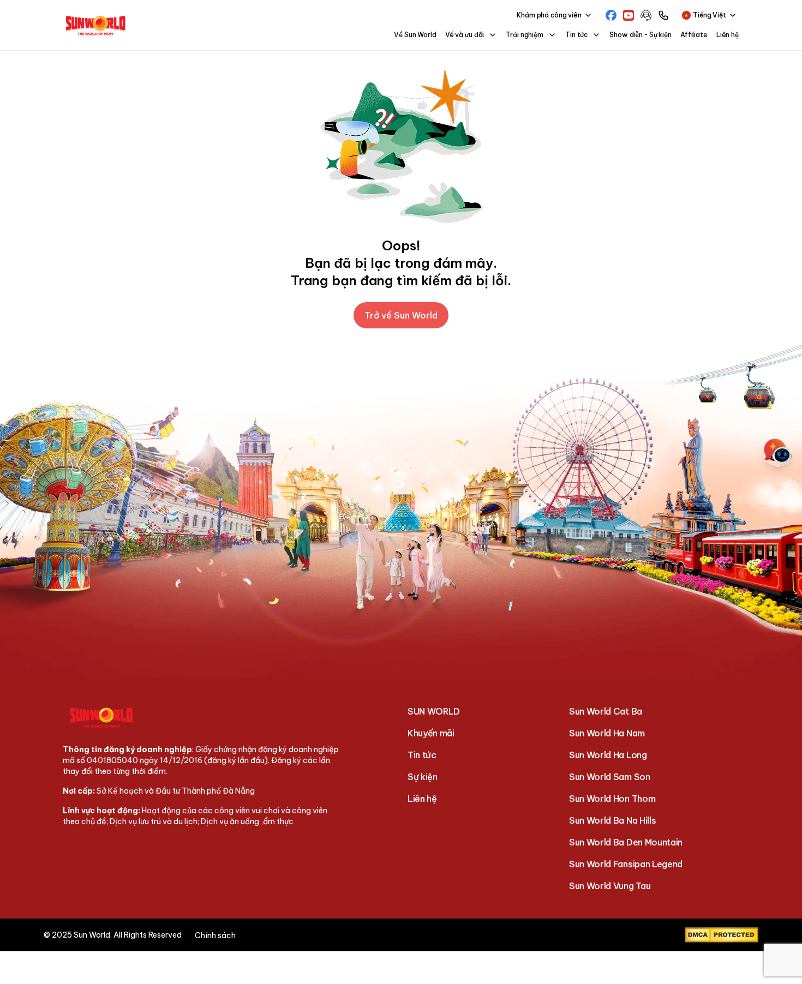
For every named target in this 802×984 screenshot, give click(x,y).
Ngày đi (31, 503)
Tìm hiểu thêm (645, 971)
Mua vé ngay (300, 566)
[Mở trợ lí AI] (778, 451)
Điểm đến (34, 471)
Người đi (32, 536)
